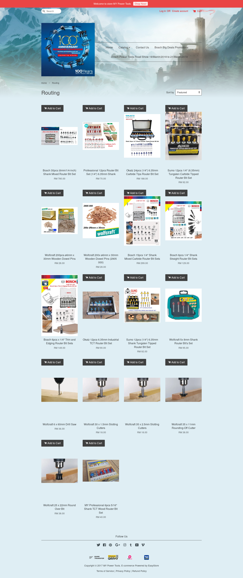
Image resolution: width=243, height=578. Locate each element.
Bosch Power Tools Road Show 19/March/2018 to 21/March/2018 (149, 57)
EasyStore (153, 565)
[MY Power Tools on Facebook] (104, 545)
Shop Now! (140, 3)
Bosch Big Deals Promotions (171, 47)
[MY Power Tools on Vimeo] (143, 545)
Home (109, 47)
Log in (163, 11)
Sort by (170, 92)
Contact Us (142, 47)
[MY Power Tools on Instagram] (125, 545)
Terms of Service (105, 571)
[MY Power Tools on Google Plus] (118, 545)
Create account (180, 11)
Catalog (123, 47)
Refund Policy (139, 571)
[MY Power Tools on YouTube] (137, 545)
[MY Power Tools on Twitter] (98, 545)
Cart (199, 11)
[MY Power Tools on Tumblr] (131, 545)
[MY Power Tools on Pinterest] (110, 545)
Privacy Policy (123, 571)
